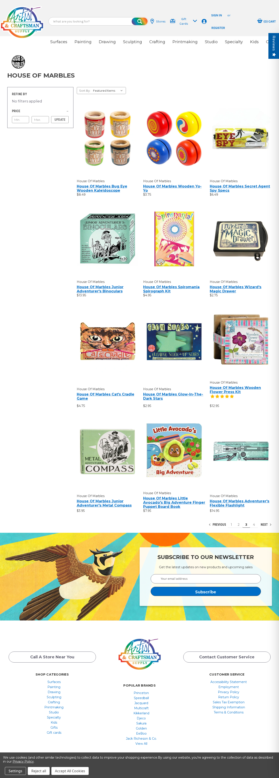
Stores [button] (161, 21)
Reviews (274, 43)
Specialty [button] (234, 41)
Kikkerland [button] (141, 713)
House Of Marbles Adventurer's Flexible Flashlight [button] (239, 503)
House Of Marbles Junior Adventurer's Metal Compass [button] (104, 503)
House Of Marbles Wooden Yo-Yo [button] (172, 188)
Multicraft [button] (141, 708)
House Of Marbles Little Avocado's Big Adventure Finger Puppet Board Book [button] (174, 502)
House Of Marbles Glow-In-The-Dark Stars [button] (173, 396)
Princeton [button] (141, 693)
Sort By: (84, 90)
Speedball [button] (141, 698)
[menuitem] (54, 682)
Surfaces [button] (58, 41)
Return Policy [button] (228, 697)
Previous (219, 524)
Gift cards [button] (54, 733)
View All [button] (141, 744)
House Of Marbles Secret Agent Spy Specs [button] (240, 188)
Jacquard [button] (141, 703)
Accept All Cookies (70, 771)
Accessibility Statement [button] (228, 682)
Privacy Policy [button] (228, 692)
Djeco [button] (141, 718)
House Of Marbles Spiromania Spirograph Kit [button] (171, 289)
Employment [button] (228, 687)
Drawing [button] (107, 41)
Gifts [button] (54, 728)
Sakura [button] (141, 723)
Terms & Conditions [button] (228, 712)
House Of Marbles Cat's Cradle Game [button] (105, 396)
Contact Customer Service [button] (227, 657)
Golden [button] (141, 728)
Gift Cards (184, 21)
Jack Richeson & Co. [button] (141, 739)
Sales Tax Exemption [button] (229, 702)
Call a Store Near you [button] (52, 657)
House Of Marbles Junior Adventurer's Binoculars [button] (100, 289)
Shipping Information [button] (228, 707)
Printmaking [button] (185, 41)
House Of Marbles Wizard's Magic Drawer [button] (235, 289)
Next (264, 524)
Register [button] (218, 28)
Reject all (38, 771)
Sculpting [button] (132, 41)
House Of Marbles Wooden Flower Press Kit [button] (235, 390)
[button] (22, 18)
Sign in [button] (216, 15)
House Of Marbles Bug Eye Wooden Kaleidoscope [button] (102, 188)
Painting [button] (83, 41)
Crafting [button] (157, 41)
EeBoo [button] (141, 733)
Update (60, 120)
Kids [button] (254, 41)
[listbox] (109, 90)
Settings (15, 771)
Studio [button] (211, 41)
